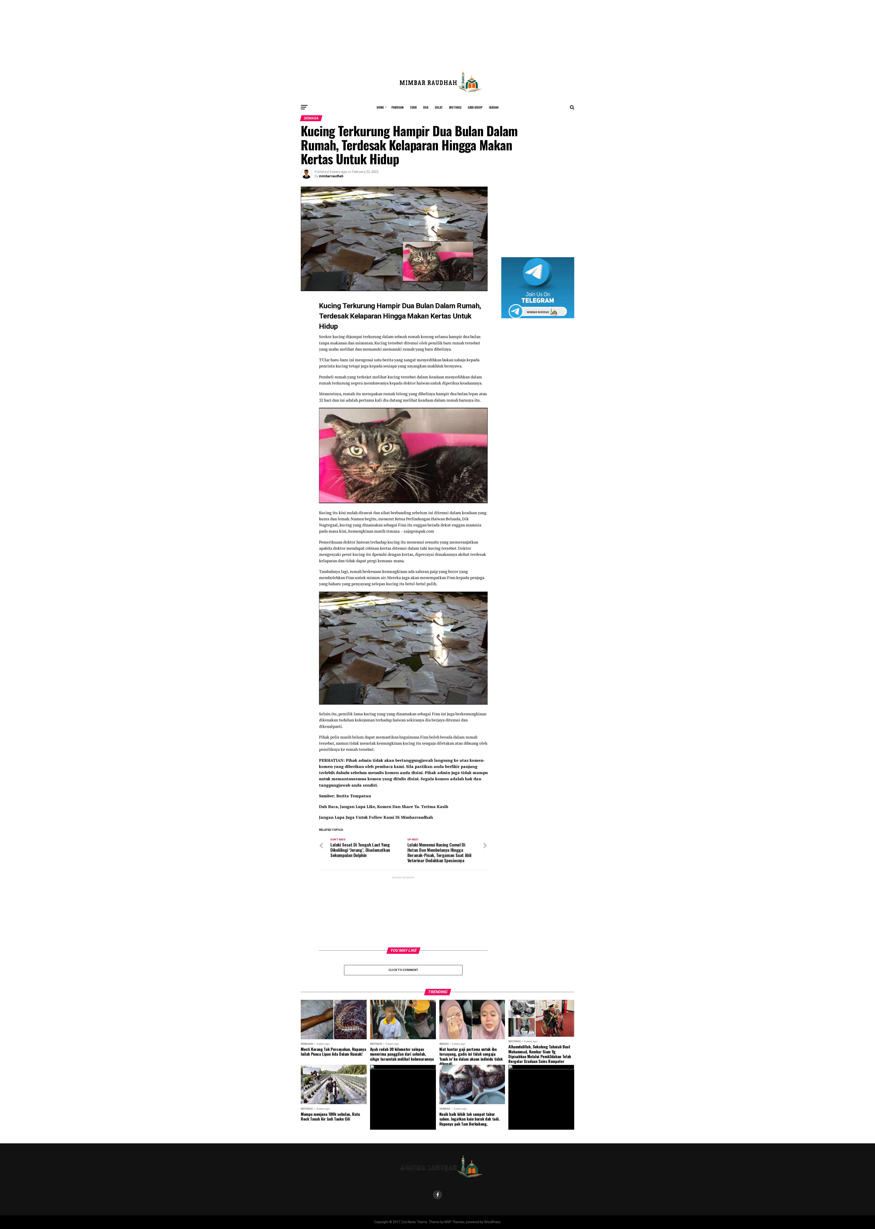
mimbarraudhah (331, 176)
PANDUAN (397, 107)
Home (380, 107)
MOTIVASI (455, 107)
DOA (425, 107)
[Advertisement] (437, 32)
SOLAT (439, 107)
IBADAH (494, 107)
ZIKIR (413, 107)
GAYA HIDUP (475, 107)
